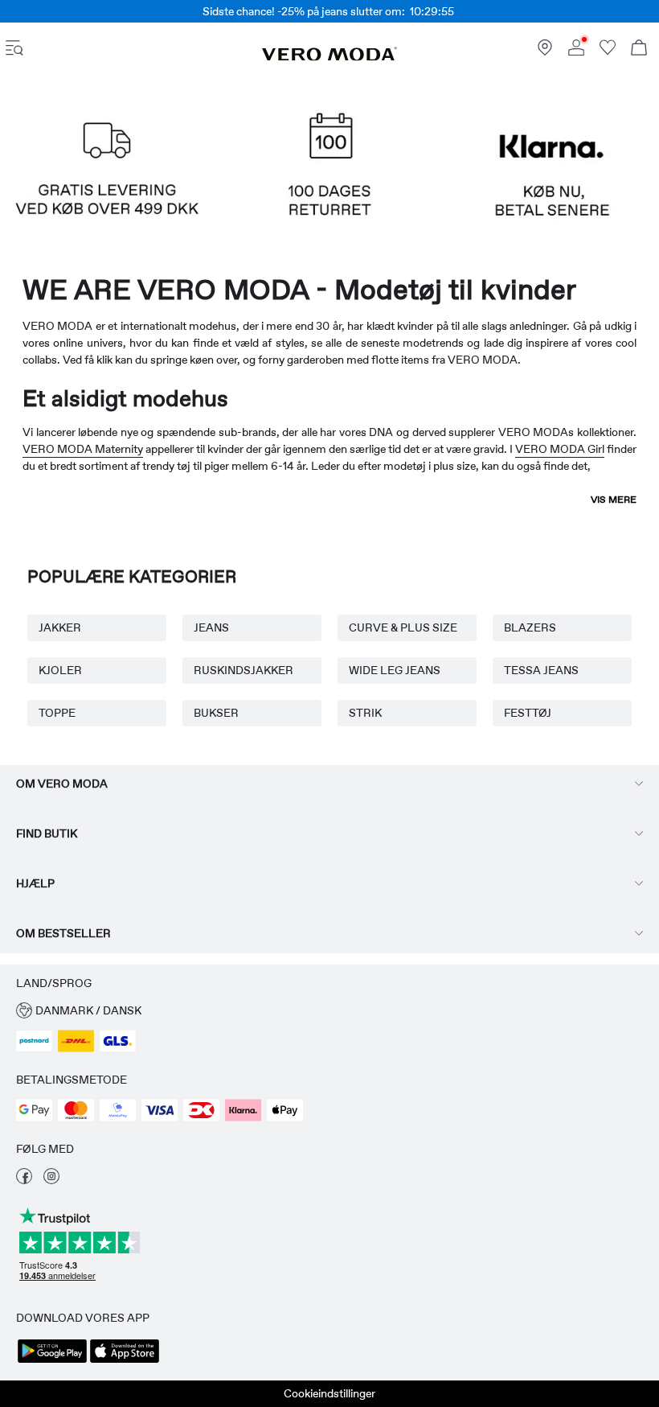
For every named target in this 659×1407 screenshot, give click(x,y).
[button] (107, 175)
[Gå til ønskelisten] (608, 51)
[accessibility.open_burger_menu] (14, 49)
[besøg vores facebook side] (24, 1180)
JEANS (211, 627)
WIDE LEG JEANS (394, 670)
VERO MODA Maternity (83, 448)
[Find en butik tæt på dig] (545, 51)
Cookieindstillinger (329, 1393)
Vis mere (613, 499)
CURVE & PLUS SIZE (403, 627)
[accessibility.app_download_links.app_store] (124, 1361)
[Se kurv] (639, 49)
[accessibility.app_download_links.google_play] (52, 1361)
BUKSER (216, 712)
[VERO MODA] (329, 57)
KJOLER (60, 670)
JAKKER (60, 627)
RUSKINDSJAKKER (243, 670)
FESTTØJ (527, 712)
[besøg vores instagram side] (51, 1180)
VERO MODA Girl (559, 448)
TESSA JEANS (541, 670)
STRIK (365, 712)
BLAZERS (530, 627)
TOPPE (57, 712)
